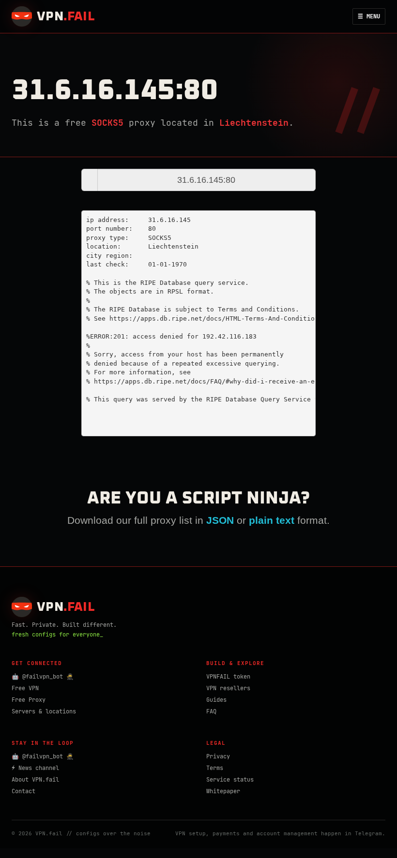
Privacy (218, 756)
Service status (230, 780)
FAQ (211, 711)
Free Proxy (29, 700)
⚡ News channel (35, 768)
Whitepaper (223, 791)
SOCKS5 (107, 122)
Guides (216, 700)
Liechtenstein (254, 122)
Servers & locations (44, 711)
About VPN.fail (35, 780)
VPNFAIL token (228, 676)
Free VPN (25, 688)
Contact (23, 791)
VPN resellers (228, 688)
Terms (214, 768)
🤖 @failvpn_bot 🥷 (43, 676)
